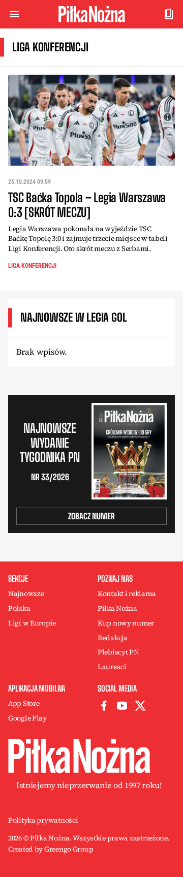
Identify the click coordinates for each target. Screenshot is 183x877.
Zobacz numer (91, 516)
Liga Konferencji (32, 265)
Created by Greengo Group (50, 849)
